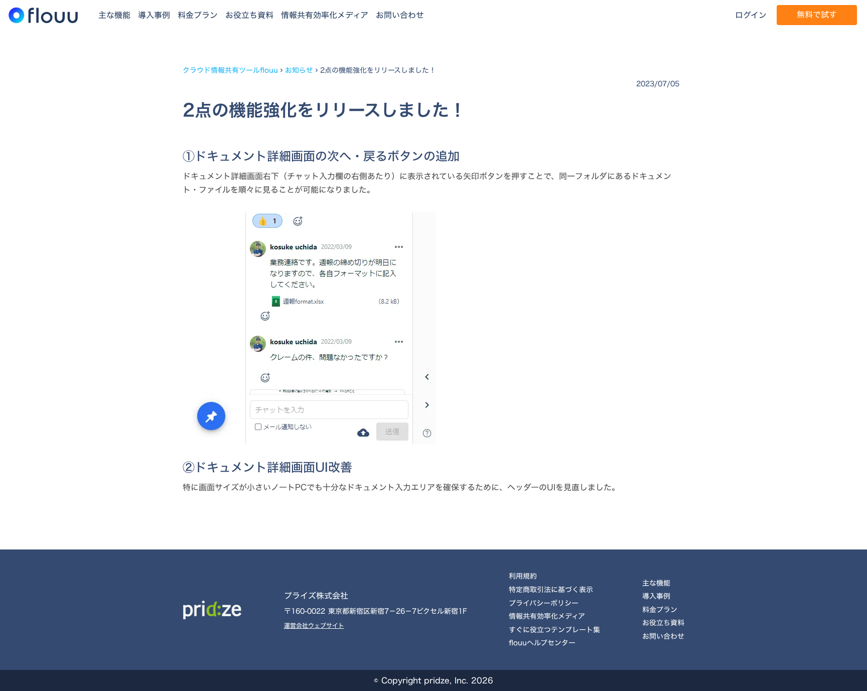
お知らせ (299, 70)
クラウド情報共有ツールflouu (230, 70)
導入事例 (154, 15)
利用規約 (523, 576)
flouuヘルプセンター (542, 642)
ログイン (751, 15)
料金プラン (198, 15)
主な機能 (114, 15)
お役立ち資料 (249, 15)
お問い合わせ (400, 15)
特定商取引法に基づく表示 (551, 589)
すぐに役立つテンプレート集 (554, 629)
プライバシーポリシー (544, 603)
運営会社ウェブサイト (314, 625)
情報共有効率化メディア (324, 15)
